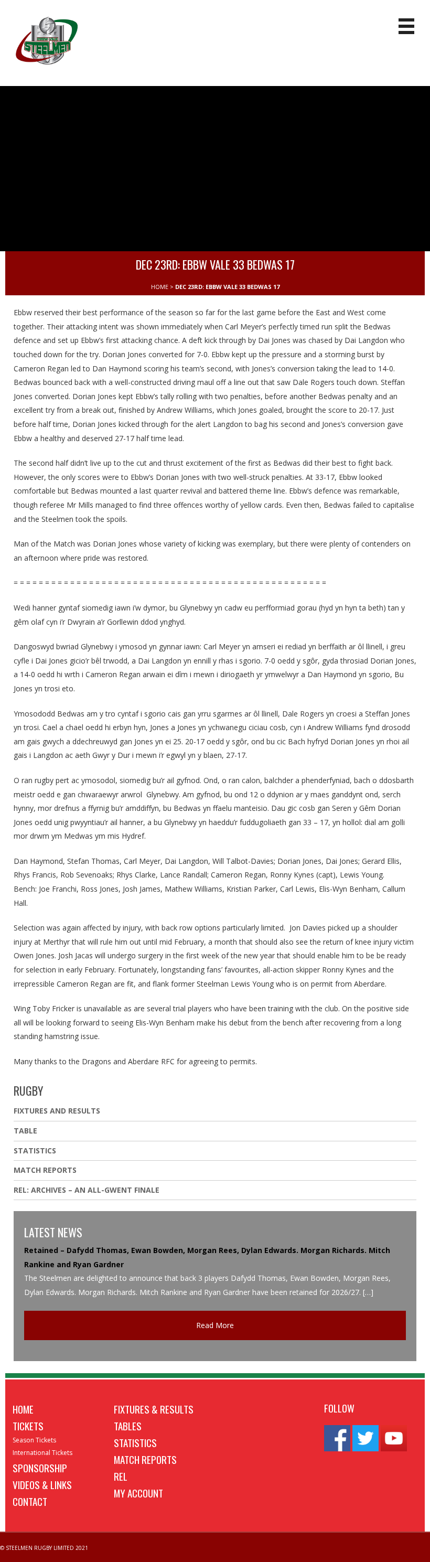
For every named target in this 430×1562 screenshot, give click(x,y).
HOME (159, 287)
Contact (30, 1501)
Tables (128, 1425)
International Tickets (42, 1452)
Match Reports (45, 1170)
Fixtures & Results (154, 1409)
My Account (138, 1492)
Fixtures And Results (57, 1111)
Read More (215, 1325)
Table (25, 1131)
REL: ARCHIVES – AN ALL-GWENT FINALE (88, 1190)
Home (23, 1409)
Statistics (35, 1151)
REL (120, 1476)
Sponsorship (40, 1467)
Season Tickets (34, 1440)
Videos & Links (42, 1484)
